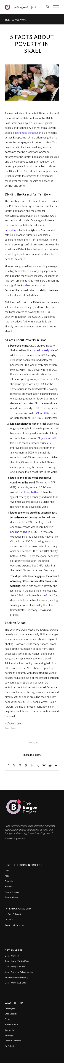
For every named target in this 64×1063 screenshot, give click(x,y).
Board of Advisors (11, 897)
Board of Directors (12, 892)
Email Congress (11, 1013)
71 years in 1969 (47, 438)
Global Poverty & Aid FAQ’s (15, 982)
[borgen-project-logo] (26, 7)
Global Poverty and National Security (19, 971)
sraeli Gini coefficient (41, 595)
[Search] (45, 7)
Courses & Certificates (13, 1040)
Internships (9, 1035)
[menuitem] (45, 7)
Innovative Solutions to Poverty (16, 977)
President (8, 886)
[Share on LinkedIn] (32, 765)
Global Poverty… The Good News (17, 961)
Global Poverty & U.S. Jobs (15, 966)
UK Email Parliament (13, 914)
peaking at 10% (18, 531)
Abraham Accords (31, 285)
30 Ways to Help (11, 1024)
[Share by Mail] (56, 765)
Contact (7, 870)
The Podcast (9, 1046)
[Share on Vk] (44, 765)
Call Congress (10, 1008)
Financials (9, 881)
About (7, 875)
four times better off (30, 492)
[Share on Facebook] (8, 765)
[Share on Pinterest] (26, 765)
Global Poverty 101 (12, 955)
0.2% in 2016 (41, 412)
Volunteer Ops (10, 1029)
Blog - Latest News (15, 19)
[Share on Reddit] (50, 765)
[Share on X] (14, 765)
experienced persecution (27, 132)
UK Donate (9, 919)
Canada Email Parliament (14, 924)
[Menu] (54, 7)
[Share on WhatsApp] (20, 765)
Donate (7, 1019)
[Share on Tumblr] (38, 765)
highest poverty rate (43, 350)
